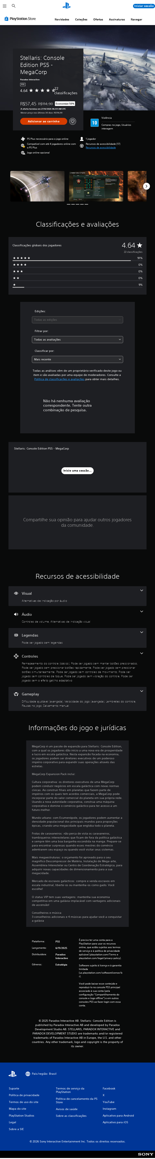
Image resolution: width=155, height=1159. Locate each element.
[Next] (146, 186)
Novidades (62, 19)
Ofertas (98, 19)
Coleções (81, 19)
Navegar (136, 19)
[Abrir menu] (4, 6)
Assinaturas (117, 19)
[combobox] (77, 319)
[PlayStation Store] (21, 18)
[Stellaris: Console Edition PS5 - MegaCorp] (37, 186)
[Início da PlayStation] (67, 6)
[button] (101, 147)
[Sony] (146, 1157)
